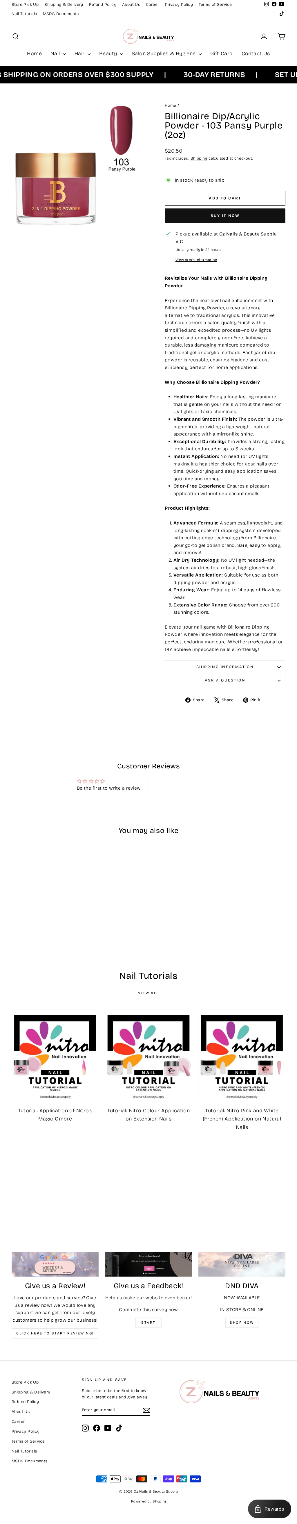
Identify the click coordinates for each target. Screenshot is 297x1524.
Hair (80, 53)
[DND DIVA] (241, 1264)
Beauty (109, 53)
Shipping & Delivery (63, 4)
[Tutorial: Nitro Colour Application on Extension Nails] (148, 1056)
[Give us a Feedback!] (148, 1264)
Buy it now (225, 215)
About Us (131, 4)
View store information (196, 260)
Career (152, 4)
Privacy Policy (179, 4)
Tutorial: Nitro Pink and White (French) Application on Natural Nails (242, 1119)
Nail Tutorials (24, 13)
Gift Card (221, 53)
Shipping (199, 158)
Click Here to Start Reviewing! (55, 1333)
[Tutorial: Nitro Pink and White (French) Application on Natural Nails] (241, 1056)
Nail (55, 53)
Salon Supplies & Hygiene (164, 53)
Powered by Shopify (148, 1501)
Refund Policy (102, 4)
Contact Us (256, 53)
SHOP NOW (242, 1322)
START (148, 1322)
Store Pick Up (25, 4)
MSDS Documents (61, 13)
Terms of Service (215, 4)
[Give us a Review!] (55, 1264)
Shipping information (225, 667)
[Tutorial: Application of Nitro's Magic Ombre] (55, 1056)
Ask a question (225, 680)
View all (148, 993)
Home (34, 53)
